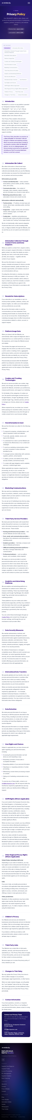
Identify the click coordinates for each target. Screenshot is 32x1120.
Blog (3, 1097)
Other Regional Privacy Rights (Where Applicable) (15, 88)
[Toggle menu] (28, 2)
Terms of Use (13, 1116)
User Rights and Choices (10, 82)
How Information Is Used (10, 64)
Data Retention (23, 79)
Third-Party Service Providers (11, 70)
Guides (3, 1104)
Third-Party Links (19, 91)
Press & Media (5, 1089)
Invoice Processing (7, 1071)
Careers (4, 1086)
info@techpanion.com (8, 783)
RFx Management (6, 1073)
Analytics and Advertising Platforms (12, 73)
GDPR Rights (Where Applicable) (11, 85)
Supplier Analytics (6, 1076)
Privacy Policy (5, 1116)
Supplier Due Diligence (8, 1066)
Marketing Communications (10, 67)
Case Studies (5, 1099)
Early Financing (6, 1078)
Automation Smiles (6, 1102)
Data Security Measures (10, 76)
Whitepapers (5, 1106)
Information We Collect (17, 48)
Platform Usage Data (9, 58)
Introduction (7, 48)
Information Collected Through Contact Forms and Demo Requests (15, 51)
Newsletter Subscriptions (10, 55)
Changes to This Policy (10, 94)
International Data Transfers (10, 79)
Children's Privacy (8, 91)
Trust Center (5, 1109)
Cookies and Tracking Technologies (12, 61)
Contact (4, 1091)
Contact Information (22, 94)
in (3, 1059)
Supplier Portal (6, 1068)
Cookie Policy (6, 617)
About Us (4, 1084)
